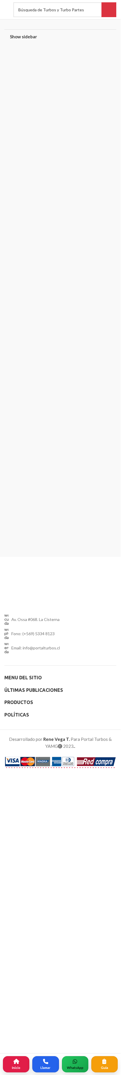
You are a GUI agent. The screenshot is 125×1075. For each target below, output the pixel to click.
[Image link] (60, 799)
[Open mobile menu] (5, 9)
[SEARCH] (108, 9)
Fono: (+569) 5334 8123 (33, 1044)
